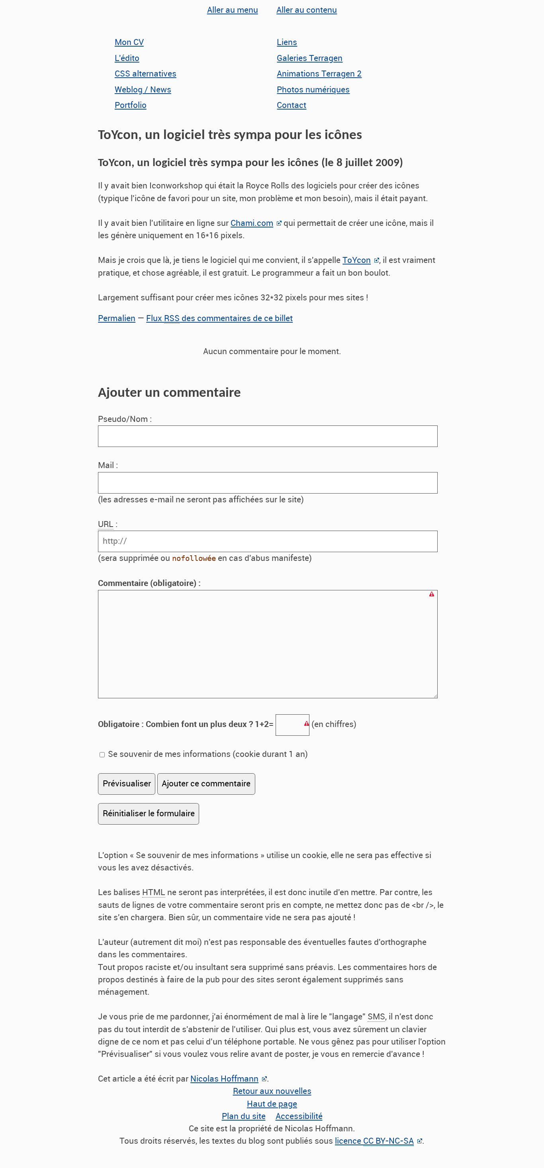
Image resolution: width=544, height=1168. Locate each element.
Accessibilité (299, 1116)
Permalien (116, 318)
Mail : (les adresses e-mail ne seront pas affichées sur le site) (201, 482)
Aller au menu (232, 10)
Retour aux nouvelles (272, 1091)
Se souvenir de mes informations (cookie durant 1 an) (207, 754)
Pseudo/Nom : (126, 419)
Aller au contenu (306, 10)
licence (374, 1141)
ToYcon (356, 260)
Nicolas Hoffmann (224, 1079)
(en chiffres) (227, 724)
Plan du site (244, 1116)
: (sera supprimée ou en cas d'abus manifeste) (205, 541)
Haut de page (272, 1104)
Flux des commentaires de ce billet (219, 318)
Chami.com (252, 223)
